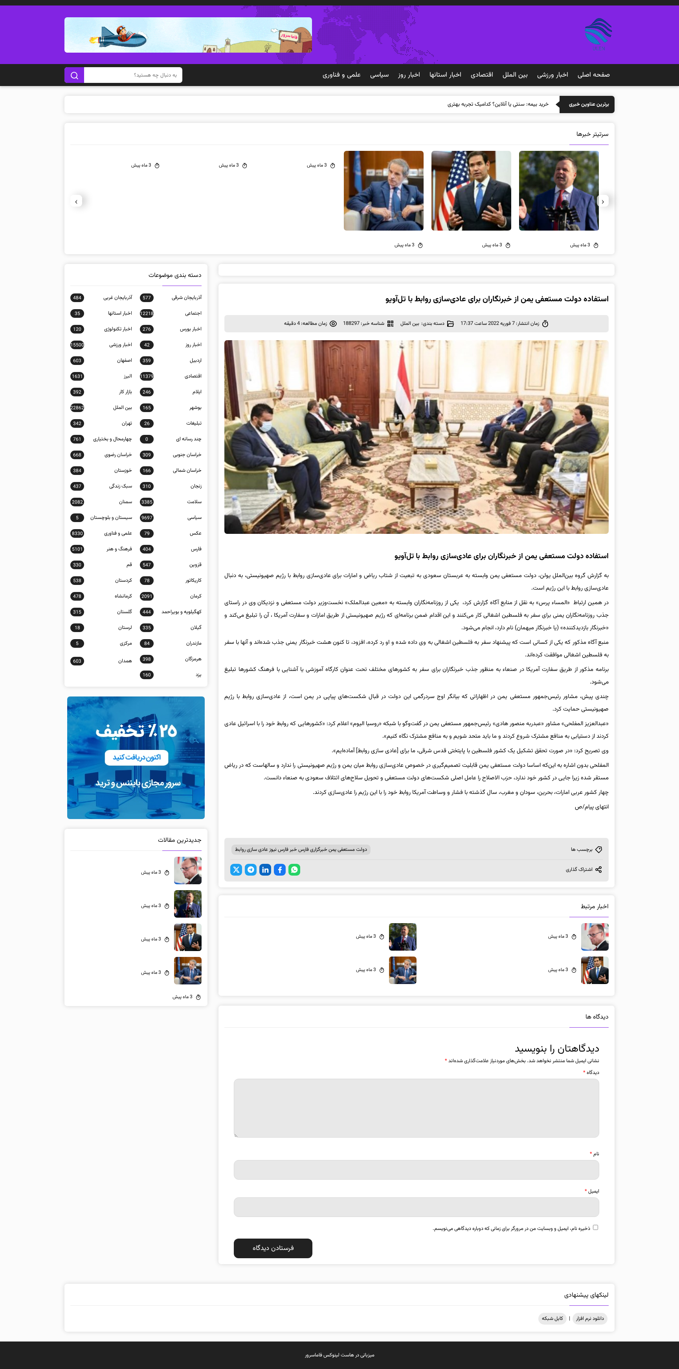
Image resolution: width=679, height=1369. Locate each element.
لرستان (103, 628)
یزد (172, 675)
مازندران (173, 643)
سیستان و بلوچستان (104, 518)
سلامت (171, 502)
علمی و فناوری (342, 75)
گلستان (102, 612)
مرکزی (104, 643)
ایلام (172, 392)
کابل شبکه (552, 1319)
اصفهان (102, 361)
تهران (102, 423)
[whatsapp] (294, 870)
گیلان (172, 628)
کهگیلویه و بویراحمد (172, 612)
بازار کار (102, 392)
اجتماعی (171, 313)
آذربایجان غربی (102, 298)
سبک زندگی (102, 486)
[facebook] (280, 870)
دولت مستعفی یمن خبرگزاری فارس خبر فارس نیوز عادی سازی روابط (301, 850)
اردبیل (172, 361)
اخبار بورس (172, 329)
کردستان (102, 581)
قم (102, 565)
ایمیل (592, 1191)
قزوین (172, 565)
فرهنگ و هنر (102, 549)
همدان (102, 661)
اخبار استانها (445, 75)
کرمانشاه (102, 596)
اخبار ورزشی (552, 75)
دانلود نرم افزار (590, 1319)
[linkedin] (265, 870)
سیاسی (379, 75)
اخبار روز (409, 75)
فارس (172, 549)
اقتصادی (482, 75)
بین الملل (515, 75)
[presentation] (603, 201)
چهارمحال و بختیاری (102, 439)
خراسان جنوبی (172, 455)
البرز (102, 376)
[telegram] (251, 870)
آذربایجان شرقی (172, 298)
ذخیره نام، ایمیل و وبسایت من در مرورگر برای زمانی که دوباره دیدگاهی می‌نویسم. (511, 1229)
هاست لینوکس (338, 1355)
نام (594, 1154)
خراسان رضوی (102, 455)
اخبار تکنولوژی (102, 329)
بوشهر (172, 408)
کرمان (171, 596)
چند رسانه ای (173, 439)
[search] (74, 75)
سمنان (102, 502)
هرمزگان (172, 659)
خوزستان (102, 471)
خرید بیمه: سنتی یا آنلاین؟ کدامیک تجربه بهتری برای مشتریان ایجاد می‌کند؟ (468, 104)
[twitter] (236, 870)
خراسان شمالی (172, 471)
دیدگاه (591, 1073)
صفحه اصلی (594, 75)
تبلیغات (173, 423)
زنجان (172, 486)
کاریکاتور (173, 581)
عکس (173, 533)
